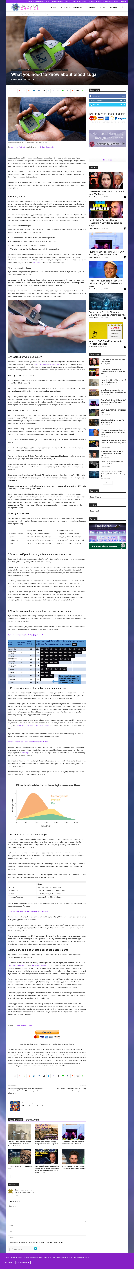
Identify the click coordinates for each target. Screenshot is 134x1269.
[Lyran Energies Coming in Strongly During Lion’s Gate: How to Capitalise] (47, 1132)
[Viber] (53, 91)
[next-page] (12, 1176)
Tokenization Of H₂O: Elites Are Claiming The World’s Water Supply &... (107, 313)
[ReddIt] (29, 91)
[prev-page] (9, 1176)
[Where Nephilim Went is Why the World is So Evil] (94, 464)
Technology (91, 1)
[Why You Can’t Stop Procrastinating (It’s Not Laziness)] (107, 330)
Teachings (65, 69)
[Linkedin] (34, 91)
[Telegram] (48, 91)
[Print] (58, 91)
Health (49, 69)
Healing (67, 1)
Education (37, 69)
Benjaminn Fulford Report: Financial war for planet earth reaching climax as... (113, 443)
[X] (15, 91)
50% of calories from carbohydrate (46, 364)
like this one (36, 263)
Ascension (29, 1)
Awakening (20, 14)
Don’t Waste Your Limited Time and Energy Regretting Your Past (71, 1090)
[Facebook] (10, 91)
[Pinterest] (19, 91)
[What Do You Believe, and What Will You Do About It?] (94, 422)
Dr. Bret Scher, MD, (47, 147)
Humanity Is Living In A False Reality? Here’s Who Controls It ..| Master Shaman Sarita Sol (19, 1144)
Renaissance (82, 1)
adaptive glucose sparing (17, 965)
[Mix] (72, 91)
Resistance (77, 7)
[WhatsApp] (24, 91)
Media (74, 1)
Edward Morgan (17, 79)
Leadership (108, 1)
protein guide (26, 753)
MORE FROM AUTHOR (32, 1120)
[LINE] (63, 91)
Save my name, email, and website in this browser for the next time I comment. (37, 1242)
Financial (100, 1)
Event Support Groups (41, 1)
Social (102, 7)
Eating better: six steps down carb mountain (33, 725)
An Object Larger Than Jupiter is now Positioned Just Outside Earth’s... (112, 453)
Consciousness (22, 69)
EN (124, 1)
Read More (107, 160)
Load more (107, 483)
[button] (122, 7)
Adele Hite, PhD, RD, (18, 147)
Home (53, 7)
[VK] (39, 91)
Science (59, 69)
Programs (91, 7)
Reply (16, 1195)
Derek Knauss (93, 346)
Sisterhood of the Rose (56, 1)
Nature (116, 1)
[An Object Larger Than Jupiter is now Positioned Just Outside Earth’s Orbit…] (74, 1156)
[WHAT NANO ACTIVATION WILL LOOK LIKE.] (20, 1156)
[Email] (44, 91)
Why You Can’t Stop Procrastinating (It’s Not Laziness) (106, 342)
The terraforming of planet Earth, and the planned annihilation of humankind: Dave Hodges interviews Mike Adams (25, 1091)
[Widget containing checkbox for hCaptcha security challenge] (23, 1250)
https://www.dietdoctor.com (24, 1025)
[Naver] (82, 91)
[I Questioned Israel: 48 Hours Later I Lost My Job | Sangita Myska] (107, 180)
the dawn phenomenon (40, 965)
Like (123, 96)
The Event (64, 7)
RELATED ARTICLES (15, 1120)
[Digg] (77, 91)
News (53, 69)
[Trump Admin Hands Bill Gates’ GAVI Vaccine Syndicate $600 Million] (74, 1132)
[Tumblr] (68, 91)
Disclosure (30, 69)
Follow (122, 100)
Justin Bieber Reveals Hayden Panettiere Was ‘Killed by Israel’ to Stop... (105, 223)
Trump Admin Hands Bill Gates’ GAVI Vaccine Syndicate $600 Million (106, 253)
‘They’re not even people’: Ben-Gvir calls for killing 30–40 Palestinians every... (105, 283)
